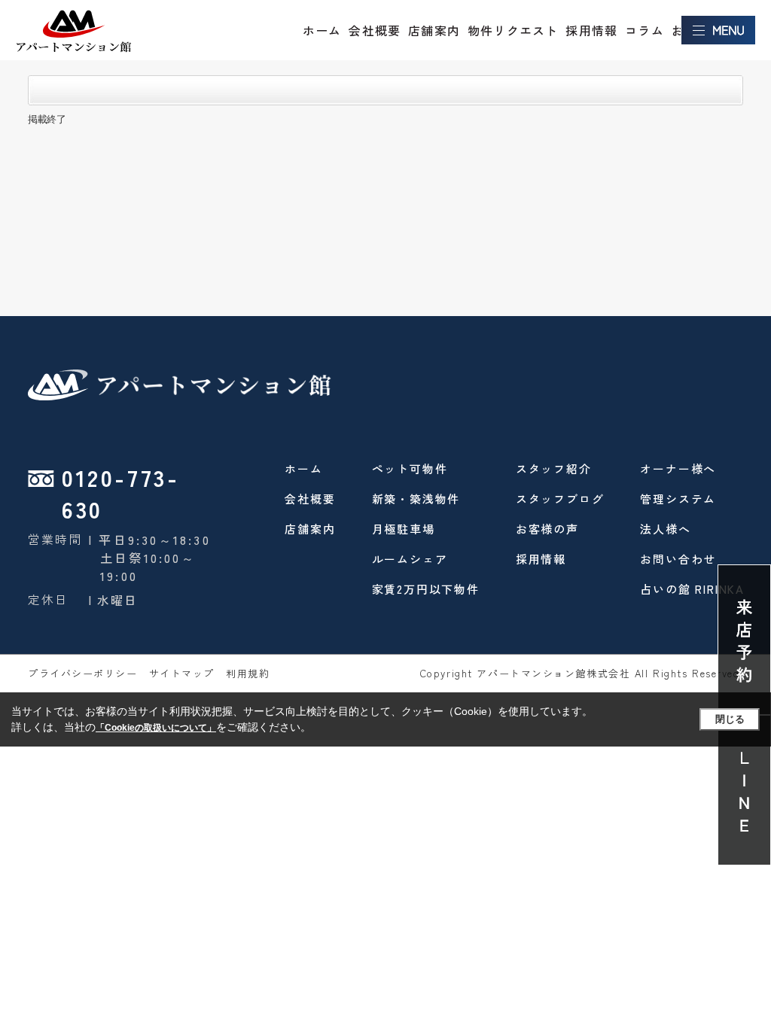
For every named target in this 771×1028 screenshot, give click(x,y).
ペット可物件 (410, 468)
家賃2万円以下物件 (426, 589)
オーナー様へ (678, 468)
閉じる (730, 719)
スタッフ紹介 (554, 468)
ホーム (322, 30)
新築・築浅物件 (416, 498)
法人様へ (665, 529)
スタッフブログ (560, 498)
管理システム (678, 498)
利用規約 (248, 673)
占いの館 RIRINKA (692, 589)
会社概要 (375, 30)
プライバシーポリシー (83, 673)
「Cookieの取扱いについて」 (156, 727)
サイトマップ (182, 673)
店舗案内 (434, 30)
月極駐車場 (403, 529)
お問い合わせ (678, 559)
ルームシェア (410, 559)
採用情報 (591, 30)
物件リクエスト (513, 30)
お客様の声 (547, 529)
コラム (644, 30)
